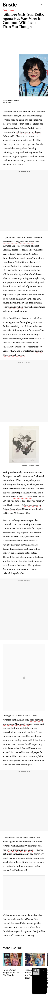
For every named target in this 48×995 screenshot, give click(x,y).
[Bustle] (10, 4)
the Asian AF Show (22, 496)
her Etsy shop (16, 306)
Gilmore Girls (19, 318)
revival (29, 318)
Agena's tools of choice (30, 274)
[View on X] (24, 892)
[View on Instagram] (24, 677)
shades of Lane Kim (16, 861)
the (10, 318)
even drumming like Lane (20, 849)
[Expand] (35, 970)
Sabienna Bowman (11, 100)
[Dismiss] (44, 970)
